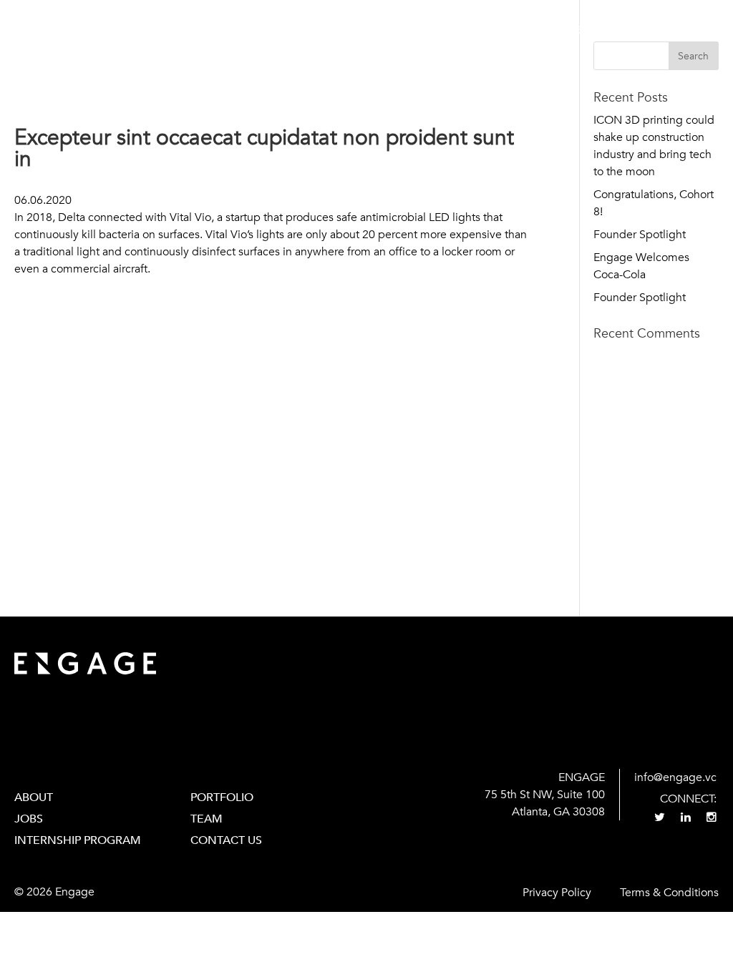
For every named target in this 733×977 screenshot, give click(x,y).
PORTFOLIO (221, 797)
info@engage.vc (675, 777)
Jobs (28, 819)
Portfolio (440, 30)
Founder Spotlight (639, 234)
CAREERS (557, 30)
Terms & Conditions (669, 892)
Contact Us (682, 30)
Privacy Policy (557, 892)
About (374, 30)
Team (501, 30)
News (614, 30)
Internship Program (77, 840)
